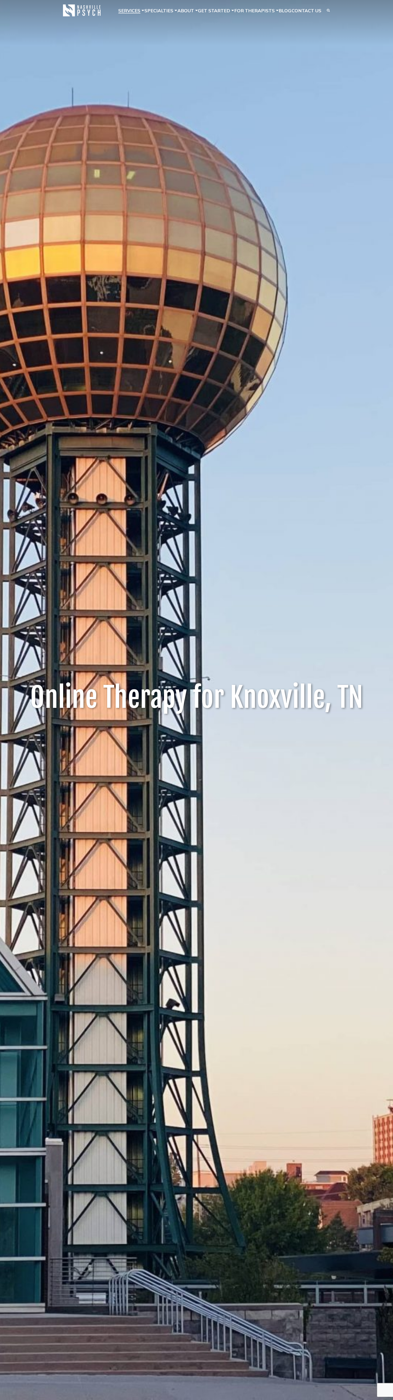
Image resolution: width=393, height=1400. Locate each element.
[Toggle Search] (328, 10)
